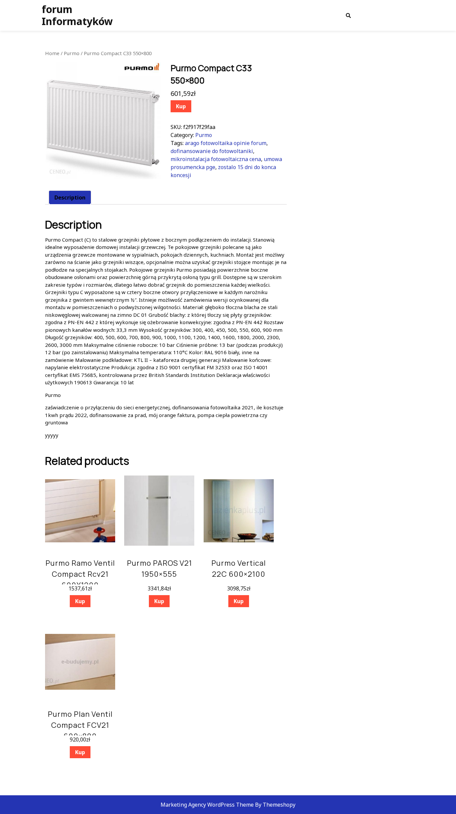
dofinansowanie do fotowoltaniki (212, 151)
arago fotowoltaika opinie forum (225, 143)
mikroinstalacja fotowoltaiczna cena (216, 159)
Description (69, 197)
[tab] (70, 197)
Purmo (71, 53)
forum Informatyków (77, 15)
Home (52, 53)
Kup (181, 106)
